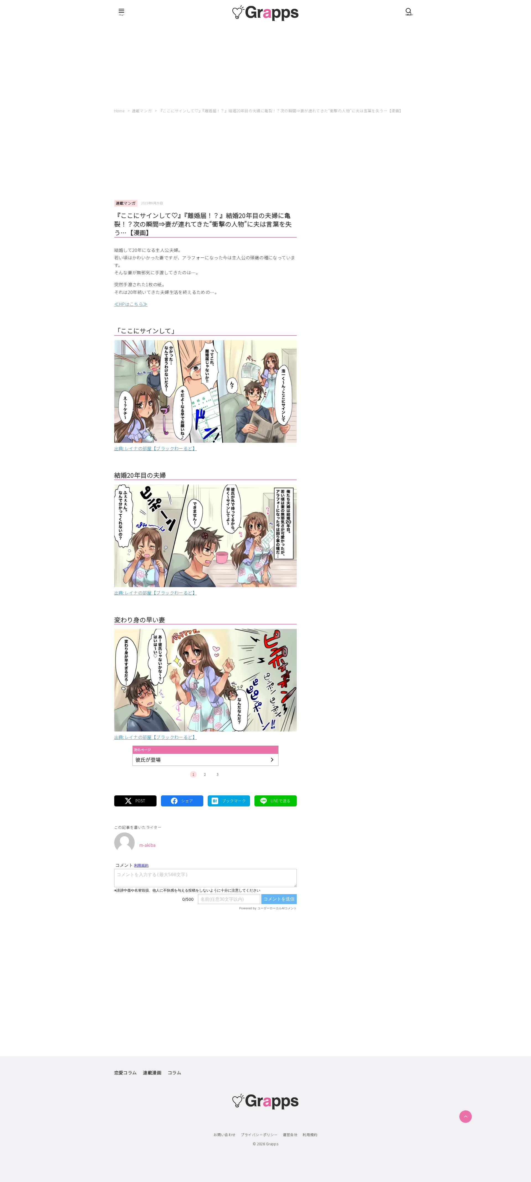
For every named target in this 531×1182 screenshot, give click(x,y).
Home (120, 110)
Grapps (272, 1143)
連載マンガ (142, 110)
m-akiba (147, 845)
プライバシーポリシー (259, 1134)
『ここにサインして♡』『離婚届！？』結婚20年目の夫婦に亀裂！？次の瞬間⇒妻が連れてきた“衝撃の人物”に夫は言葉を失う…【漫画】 (281, 110)
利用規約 (310, 1134)
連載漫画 (152, 1072)
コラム (174, 1072)
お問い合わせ (225, 1134)
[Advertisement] (265, 62)
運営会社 (290, 1134)
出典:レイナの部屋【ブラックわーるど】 (155, 448)
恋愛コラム (125, 1072)
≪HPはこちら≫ (131, 304)
